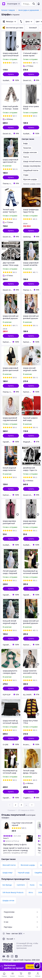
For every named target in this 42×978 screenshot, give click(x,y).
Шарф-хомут (8, 872)
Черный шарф (23, 872)
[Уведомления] (39, 4)
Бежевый (33, 27)
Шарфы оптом (8, 900)
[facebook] (8, 956)
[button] (11, 74)
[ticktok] (16, 956)
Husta (32, 885)
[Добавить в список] (17, 47)
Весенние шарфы (28, 865)
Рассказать (31, 966)
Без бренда (7, 885)
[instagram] (12, 956)
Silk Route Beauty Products (13, 892)
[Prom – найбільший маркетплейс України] (4, 4)
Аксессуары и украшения (28, 10)
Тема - (12, 933)
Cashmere (21, 885)
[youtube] (3, 956)
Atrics (31, 892)
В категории (12, 4)
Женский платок (9, 865)
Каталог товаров (8, 10)
